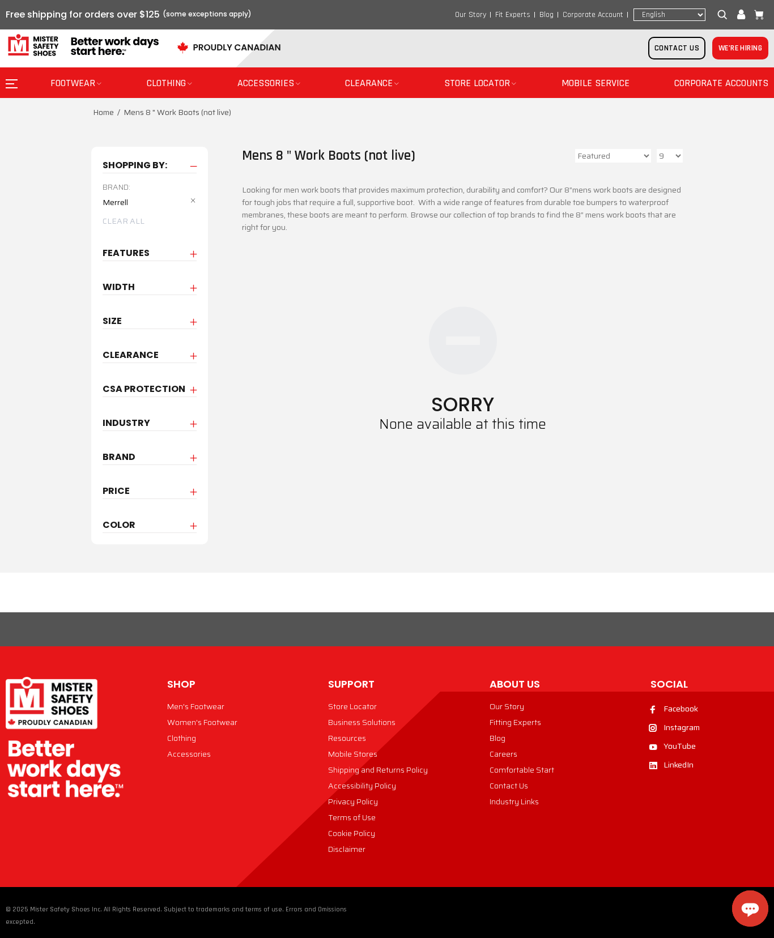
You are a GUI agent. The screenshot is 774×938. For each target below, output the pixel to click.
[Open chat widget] (750, 908)
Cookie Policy (351, 833)
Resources (347, 738)
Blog (546, 15)
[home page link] (82, 45)
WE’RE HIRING (740, 48)
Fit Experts (512, 15)
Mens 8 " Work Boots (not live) (177, 112)
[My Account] (741, 15)
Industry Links (514, 801)
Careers (503, 754)
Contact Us (509, 785)
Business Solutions (361, 722)
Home (103, 112)
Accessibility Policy (362, 785)
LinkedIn (679, 764)
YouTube (680, 746)
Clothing (181, 738)
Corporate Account (593, 15)
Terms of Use (352, 817)
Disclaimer (346, 849)
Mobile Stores (352, 754)
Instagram (682, 727)
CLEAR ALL (123, 221)
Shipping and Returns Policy (378, 770)
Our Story (470, 15)
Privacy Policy (353, 801)
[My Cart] (756, 15)
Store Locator (352, 706)
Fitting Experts (515, 722)
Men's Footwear (195, 706)
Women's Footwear (202, 722)
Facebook (681, 708)
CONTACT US (676, 48)
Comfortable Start (522, 770)
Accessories (189, 754)
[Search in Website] (725, 15)
